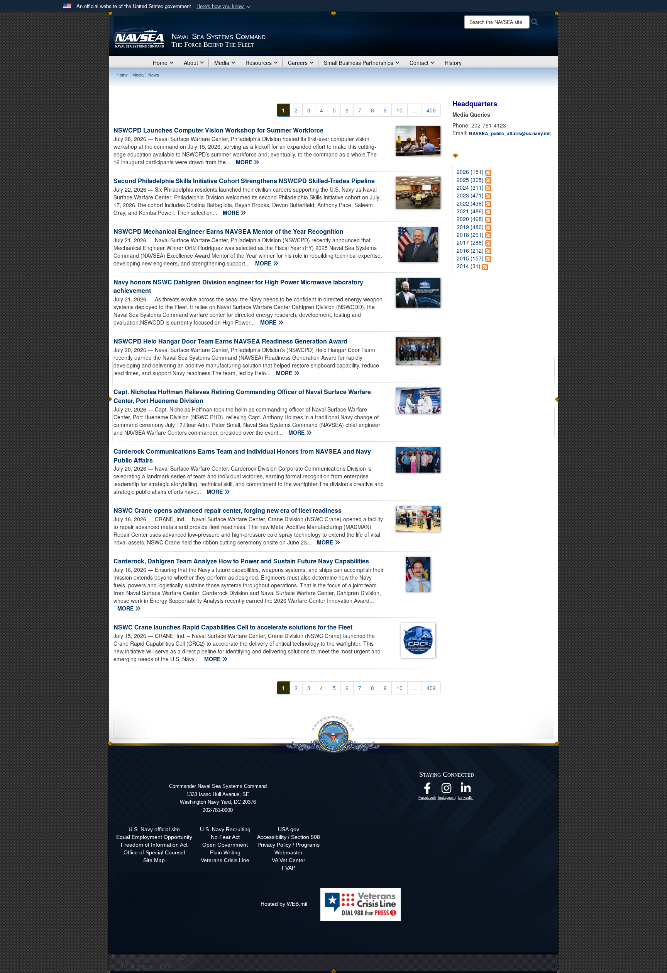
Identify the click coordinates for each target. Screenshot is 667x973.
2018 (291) (470, 234)
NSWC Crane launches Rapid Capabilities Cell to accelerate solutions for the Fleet (232, 627)
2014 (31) (469, 266)
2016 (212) (470, 250)
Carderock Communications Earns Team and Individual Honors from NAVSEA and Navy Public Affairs (242, 455)
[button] (224, 6)
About (191, 62)
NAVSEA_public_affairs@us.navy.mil (509, 133)
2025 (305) (470, 180)
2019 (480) (470, 227)
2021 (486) (470, 211)
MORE (245, 162)
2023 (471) (470, 195)
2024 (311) (470, 187)
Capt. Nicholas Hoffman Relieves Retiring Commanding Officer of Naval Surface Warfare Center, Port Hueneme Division (242, 396)
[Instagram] (446, 790)
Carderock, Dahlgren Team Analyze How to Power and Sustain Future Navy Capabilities (241, 560)
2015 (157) (470, 258)
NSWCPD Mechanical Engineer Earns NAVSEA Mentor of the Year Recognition (228, 231)
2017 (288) (470, 242)
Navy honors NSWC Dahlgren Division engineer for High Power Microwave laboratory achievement (238, 286)
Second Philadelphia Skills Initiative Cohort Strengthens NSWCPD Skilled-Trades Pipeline (244, 180)
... (414, 110)
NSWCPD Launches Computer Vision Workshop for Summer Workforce (218, 130)
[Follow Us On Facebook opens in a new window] (427, 790)
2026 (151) (470, 171)
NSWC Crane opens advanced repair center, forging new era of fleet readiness (227, 510)
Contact (419, 62)
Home (160, 62)
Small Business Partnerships (358, 62)
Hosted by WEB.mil (284, 904)
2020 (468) (470, 219)
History (453, 62)
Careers (298, 62)
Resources (258, 62)
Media (221, 62)
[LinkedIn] (466, 790)
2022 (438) (470, 203)
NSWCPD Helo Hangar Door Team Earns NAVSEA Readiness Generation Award (230, 341)
